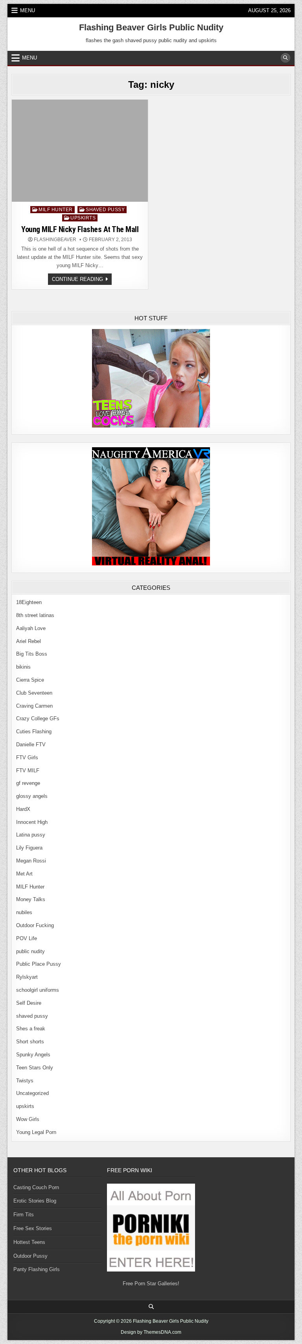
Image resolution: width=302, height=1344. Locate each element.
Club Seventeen (34, 693)
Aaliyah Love (31, 628)
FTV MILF (27, 770)
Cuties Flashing (34, 731)
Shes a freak (30, 1029)
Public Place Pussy (38, 964)
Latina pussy (30, 835)
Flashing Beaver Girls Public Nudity (151, 27)
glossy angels (32, 796)
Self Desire (28, 1003)
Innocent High (32, 822)
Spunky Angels (33, 1055)
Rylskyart (27, 977)
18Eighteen (29, 602)
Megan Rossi (31, 861)
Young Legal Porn (36, 1132)
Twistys (24, 1081)
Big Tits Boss (31, 654)
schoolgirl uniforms (37, 990)
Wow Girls (27, 1119)
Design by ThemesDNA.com (151, 1332)
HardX (23, 809)
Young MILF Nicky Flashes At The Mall (79, 229)
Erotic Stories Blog (34, 1201)
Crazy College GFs (37, 718)
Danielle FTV (31, 744)
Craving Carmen (34, 706)
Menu (27, 10)
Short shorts (30, 1042)
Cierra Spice (30, 680)
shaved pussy (105, 209)
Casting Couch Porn (36, 1187)
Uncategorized (32, 1093)
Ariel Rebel (28, 641)
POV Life (26, 938)
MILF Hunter (56, 209)
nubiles (24, 912)
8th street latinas (35, 615)
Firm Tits (23, 1215)
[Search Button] (285, 58)
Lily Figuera (29, 848)
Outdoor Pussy (30, 1256)
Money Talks (30, 899)
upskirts (83, 218)
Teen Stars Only (34, 1068)
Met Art (24, 874)
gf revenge (28, 783)
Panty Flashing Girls (36, 1269)
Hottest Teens (29, 1242)
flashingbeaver (55, 239)
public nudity (30, 951)
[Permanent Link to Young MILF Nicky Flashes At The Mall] (80, 151)
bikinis (23, 667)
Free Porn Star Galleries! (151, 1283)
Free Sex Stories (32, 1228)
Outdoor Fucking (35, 925)
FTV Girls (27, 757)
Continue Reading (82, 280)
